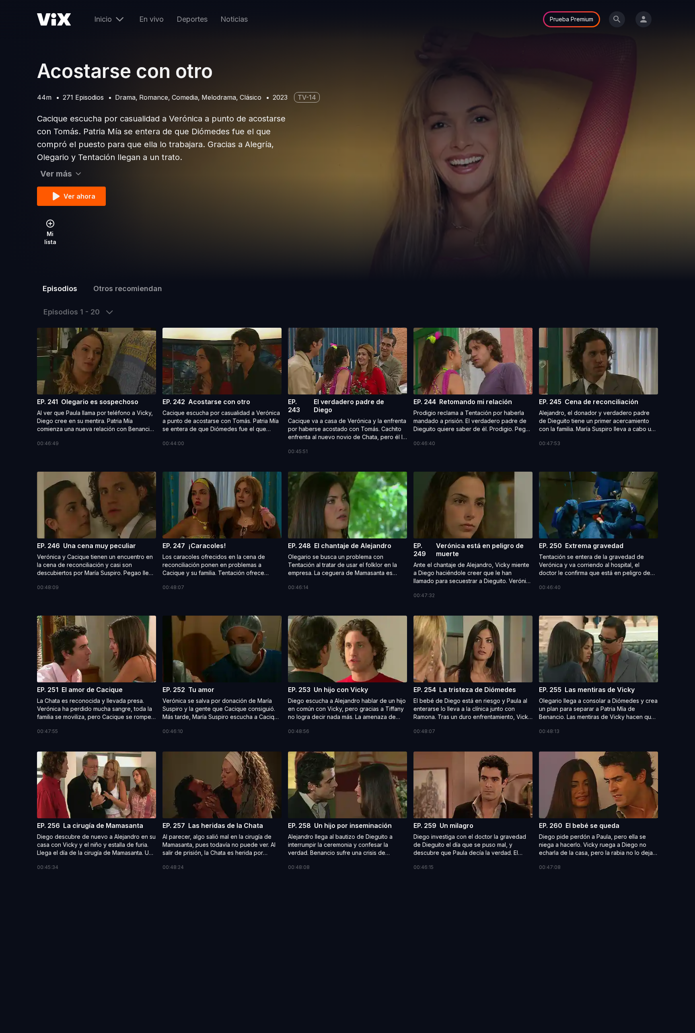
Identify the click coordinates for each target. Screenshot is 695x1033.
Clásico (250, 97)
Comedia (185, 97)
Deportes (192, 19)
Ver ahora (79, 196)
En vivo (151, 19)
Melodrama (219, 97)
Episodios (60, 288)
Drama (125, 97)
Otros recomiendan (127, 288)
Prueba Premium (571, 19)
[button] (96, 388)
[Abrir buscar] (617, 19)
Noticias (234, 19)
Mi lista (50, 237)
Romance (153, 97)
